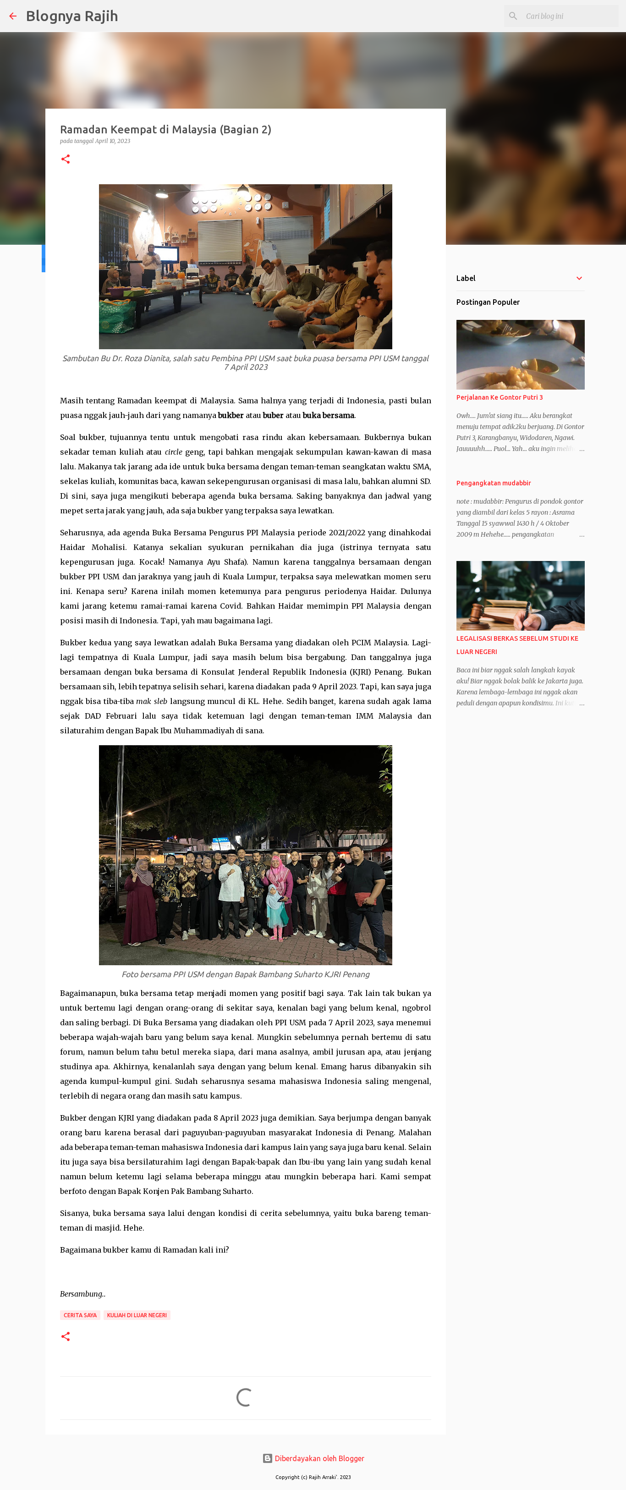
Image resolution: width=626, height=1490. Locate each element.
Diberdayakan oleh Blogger (318, 1458)
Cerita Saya (80, 1315)
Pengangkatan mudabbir (493, 483)
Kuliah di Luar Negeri (137, 1315)
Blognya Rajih (72, 15)
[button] (65, 160)
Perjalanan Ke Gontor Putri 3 (499, 397)
